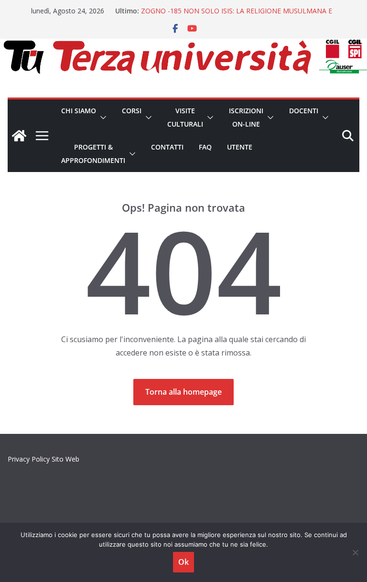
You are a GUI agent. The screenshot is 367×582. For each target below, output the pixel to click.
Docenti (303, 110)
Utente (239, 146)
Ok (183, 562)
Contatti (167, 146)
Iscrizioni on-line (246, 117)
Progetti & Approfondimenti (93, 153)
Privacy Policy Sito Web (43, 458)
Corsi (131, 110)
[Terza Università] (19, 135)
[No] (355, 552)
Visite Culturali (185, 117)
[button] (101, 117)
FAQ (205, 146)
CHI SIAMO (78, 110)
